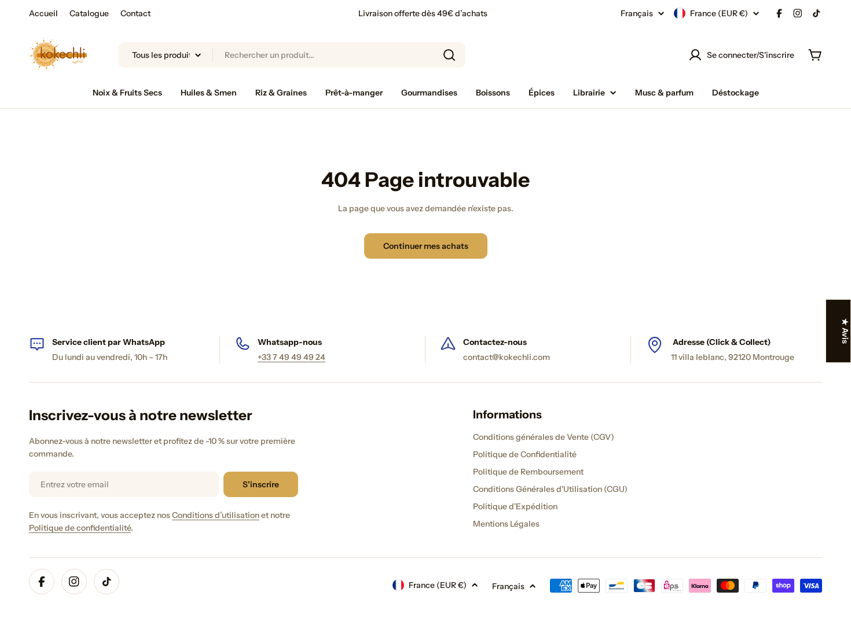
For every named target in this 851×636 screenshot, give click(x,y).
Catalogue (89, 13)
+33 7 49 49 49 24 (291, 357)
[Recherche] (449, 55)
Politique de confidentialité (80, 528)
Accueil (43, 13)
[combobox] (291, 55)
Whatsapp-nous (290, 342)
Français (637, 13)
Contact (135, 13)
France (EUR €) (719, 13)
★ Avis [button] (845, 331)
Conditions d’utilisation (215, 515)
